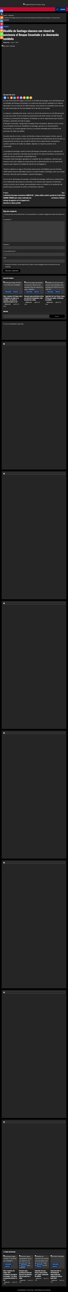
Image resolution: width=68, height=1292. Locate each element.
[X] (8, 97)
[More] (30, 97)
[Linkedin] (14, 97)
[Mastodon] (21, 97)
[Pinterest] (17, 97)
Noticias (6, 26)
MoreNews (38, 1290)
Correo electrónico (9, 251)
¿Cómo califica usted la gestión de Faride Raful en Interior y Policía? (50, 195)
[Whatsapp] (27, 97)
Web (4, 258)
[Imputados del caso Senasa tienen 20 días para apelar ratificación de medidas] (55, 287)
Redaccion (6, 42)
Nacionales (8, 291)
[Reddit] (11, 97)
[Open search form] (53, 9)
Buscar (5, 312)
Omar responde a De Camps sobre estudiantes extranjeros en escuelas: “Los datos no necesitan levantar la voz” (12, 299)
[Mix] (24, 97)
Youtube (63, 9)
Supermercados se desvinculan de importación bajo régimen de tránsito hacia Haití (56, 1274)
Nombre (6, 244)
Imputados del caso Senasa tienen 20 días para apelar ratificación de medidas (55, 298)
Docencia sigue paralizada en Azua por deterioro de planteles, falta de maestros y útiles (34, 298)
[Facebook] (4, 97)
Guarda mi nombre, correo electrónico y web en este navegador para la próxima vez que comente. (32, 266)
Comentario (7, 219)
